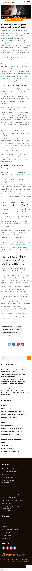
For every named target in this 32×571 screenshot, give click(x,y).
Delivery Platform (8, 417)
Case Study (5, 408)
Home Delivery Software (13, 19)
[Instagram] (11, 548)
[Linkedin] (14, 548)
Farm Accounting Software (11, 428)
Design (3, 423)
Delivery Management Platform (12, 414)
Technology (5, 445)
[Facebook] (13, 344)
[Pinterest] (18, 344)
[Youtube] (7, 548)
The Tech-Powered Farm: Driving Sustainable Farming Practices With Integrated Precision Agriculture (13, 381)
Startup (4, 442)
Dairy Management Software (11, 411)
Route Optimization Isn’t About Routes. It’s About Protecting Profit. (15, 370)
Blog (3, 406)
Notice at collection (5, 569)
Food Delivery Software (10, 431)
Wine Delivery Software (10, 451)
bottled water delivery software (11, 326)
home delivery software (9, 332)
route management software (11, 335)
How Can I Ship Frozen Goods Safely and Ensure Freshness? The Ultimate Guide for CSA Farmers (15, 392)
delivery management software (11, 329)
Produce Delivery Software (11, 440)
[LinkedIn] (22, 344)
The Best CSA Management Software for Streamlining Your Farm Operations (14, 387)
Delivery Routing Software (11, 420)
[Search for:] (16, 358)
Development (6, 425)
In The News (5, 437)
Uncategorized (6, 448)
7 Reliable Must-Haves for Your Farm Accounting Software (13, 375)
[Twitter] (9, 344)
